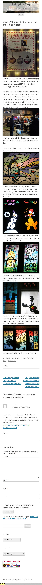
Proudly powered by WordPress (22, 579)
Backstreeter (12, 361)
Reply (4, 433)
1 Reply (5, 365)
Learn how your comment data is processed (20, 517)
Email (5, 489)
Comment (6, 456)
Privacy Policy (7, 579)
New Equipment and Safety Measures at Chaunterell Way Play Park (12, 381)
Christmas (22, 358)
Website (5, 497)
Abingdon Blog (21, 4)
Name (5, 480)
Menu (21, 14)
